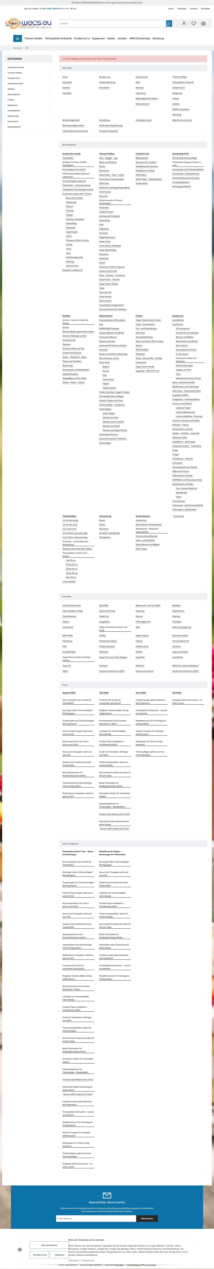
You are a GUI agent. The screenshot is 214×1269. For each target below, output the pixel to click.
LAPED (102, 635)
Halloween (71, 227)
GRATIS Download (139, 38)
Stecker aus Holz (110, 417)
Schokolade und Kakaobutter (75, 370)
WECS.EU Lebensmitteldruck (185, 665)
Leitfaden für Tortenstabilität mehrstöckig (112, 732)
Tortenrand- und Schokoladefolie (187, 505)
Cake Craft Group (107, 611)
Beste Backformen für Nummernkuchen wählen (74, 774)
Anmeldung (104, 120)
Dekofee (176, 616)
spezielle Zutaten (70, 374)
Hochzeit (103, 233)
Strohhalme (108, 379)
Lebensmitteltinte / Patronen (189, 416)
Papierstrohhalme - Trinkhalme (186, 446)
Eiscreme (103, 196)
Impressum (73, 1260)
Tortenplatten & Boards (58, 38)
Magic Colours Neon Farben (148, 320)
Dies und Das (182, 345)
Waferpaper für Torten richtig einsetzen (149, 743)
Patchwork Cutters (108, 641)
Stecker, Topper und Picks (111, 400)
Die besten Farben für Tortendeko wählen (114, 795)
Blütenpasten (142, 158)
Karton (102, 524)
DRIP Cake (104, 183)
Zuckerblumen (14, 127)
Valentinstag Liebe (74, 257)
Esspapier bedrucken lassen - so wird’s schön (187, 701)
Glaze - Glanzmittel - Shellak (149, 358)
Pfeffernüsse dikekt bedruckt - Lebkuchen (76, 175)
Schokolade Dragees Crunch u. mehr (186, 164)
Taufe (68, 249)
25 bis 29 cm (71, 569)
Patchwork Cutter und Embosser (186, 360)
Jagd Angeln (72, 232)
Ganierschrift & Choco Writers (113, 345)
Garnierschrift (68, 340)
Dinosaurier (71, 202)
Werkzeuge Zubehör (181, 186)
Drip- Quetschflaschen (186, 488)
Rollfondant (141, 175)
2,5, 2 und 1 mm (69, 529)
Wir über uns (104, 77)
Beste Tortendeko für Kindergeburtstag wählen (110, 784)
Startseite (181, 8)
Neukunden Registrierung (111, 125)
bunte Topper (109, 413)
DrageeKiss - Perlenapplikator (186, 399)
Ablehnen (59, 1255)
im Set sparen (182, 354)
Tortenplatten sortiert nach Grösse (74, 554)
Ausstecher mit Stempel (187, 333)
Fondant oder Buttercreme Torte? (114, 814)
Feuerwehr (104, 207)
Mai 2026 (176, 692)
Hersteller (205, 8)
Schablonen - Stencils (182, 458)
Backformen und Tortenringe (185, 386)
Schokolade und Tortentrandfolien (188, 169)
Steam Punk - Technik (109, 279)
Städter (139, 652)
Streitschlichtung (107, 82)
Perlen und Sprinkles (71, 361)
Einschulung (104, 192)
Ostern (69, 236)
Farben (111, 38)
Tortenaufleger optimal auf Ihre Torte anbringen (150, 753)
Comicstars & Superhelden (111, 179)
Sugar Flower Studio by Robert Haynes (76, 659)
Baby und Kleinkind (107, 162)
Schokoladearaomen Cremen (185, 178)
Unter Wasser (105, 296)
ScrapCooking (68, 652)
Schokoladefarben (181, 182)
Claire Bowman (69, 616)
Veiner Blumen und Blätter (148, 544)
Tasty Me (66, 665)
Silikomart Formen (180, 471)
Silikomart (103, 652)
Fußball (69, 215)
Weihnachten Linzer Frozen (188, 378)
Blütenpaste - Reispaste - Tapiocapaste (147, 530)
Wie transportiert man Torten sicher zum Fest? (75, 743)
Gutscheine (178, 516)
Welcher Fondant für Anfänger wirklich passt (149, 732)
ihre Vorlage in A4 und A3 (73, 169)
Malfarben (140, 333)
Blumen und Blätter (184, 337)
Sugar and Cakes (180, 652)
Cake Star (140, 611)
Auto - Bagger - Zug (108, 158)
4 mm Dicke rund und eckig (74, 537)
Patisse (139, 641)
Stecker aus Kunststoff (113, 422)
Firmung (70, 210)
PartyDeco (67, 641)
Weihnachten (72, 266)
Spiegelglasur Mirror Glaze (74, 378)
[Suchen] (169, 23)
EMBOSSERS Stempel (109, 328)
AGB (138, 82)
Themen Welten (33, 38)
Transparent (104, 537)
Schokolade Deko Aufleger (111, 396)
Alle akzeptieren (49, 1245)
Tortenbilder (68, 158)
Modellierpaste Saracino (147, 166)
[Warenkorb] (203, 23)
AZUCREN (103, 605)
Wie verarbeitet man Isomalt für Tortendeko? (76, 701)
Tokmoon (103, 665)
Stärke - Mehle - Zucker (73, 382)
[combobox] (113, 23)
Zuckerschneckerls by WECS (185, 671)
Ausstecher (177, 324)
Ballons (106, 366)
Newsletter (104, 87)
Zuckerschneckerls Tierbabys (113, 309)
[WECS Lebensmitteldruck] (29, 23)
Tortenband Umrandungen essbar (77, 189)
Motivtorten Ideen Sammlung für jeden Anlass (114, 823)
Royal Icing (67, 365)
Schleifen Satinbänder (109, 533)
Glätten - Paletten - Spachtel (185, 433)
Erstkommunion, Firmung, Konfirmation (110, 202)
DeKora (65, 621)
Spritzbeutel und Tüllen (182, 484)
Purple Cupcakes (107, 646)
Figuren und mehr (107, 341)
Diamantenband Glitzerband (112, 320)
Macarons (103, 254)
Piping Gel (140, 354)
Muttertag (103, 258)
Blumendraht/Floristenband (148, 524)
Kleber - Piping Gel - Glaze (74, 357)
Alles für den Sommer (182, 120)
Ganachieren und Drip (182, 429)
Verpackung (13, 116)
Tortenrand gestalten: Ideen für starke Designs (113, 764)
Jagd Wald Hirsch (107, 237)
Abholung (158, 38)
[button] (184, 23)
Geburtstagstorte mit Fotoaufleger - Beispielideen (112, 805)
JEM (138, 627)
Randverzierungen (184, 365)
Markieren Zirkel (179, 437)
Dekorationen (14, 94)
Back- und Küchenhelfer (183, 382)
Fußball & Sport (106, 212)
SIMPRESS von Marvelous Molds (187, 480)
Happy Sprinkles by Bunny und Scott (113, 628)
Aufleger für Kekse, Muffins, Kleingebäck (74, 164)
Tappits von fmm (183, 370)
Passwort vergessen (108, 131)
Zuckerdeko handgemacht (111, 305)
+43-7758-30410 (50, 8)
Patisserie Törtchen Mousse (112, 267)
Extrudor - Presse (180, 425)
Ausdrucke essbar (16, 67)
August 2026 (69, 692)
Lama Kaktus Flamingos (110, 246)
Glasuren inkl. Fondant (146, 162)
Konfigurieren (40, 1255)
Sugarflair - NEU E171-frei (147, 371)
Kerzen (106, 371)
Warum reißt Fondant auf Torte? (114, 828)
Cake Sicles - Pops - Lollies (111, 175)
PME (64, 646)
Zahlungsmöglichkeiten (73, 125)
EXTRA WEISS (142, 350)
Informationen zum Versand (75, 131)
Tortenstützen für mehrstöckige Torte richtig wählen (77, 784)
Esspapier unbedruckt (72, 270)
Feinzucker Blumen (108, 337)
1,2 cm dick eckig (70, 520)
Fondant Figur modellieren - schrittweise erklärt (112, 743)
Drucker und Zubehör (182, 403)
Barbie (102, 166)
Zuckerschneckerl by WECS (111, 671)
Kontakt (193, 8)
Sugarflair (140, 657)
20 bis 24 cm (72, 564)
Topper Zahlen (109, 388)
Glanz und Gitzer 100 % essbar (149, 341)
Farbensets (141, 362)
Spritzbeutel (181, 492)
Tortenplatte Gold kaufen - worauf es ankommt (151, 712)
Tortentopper (105, 409)
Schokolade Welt (15, 83)
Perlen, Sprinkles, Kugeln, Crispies (114, 392)
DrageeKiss (104, 621)
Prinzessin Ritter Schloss (77, 240)
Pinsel (175, 450)
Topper (106, 383)
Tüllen (178, 497)
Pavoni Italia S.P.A (180, 641)
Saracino (176, 646)
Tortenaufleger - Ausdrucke (112, 405)
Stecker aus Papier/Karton (115, 430)
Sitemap (139, 87)
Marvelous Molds (180, 635)
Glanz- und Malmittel (145, 540)
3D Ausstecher (183, 328)
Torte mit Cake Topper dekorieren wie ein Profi (77, 732)
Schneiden (177, 463)
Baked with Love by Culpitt (148, 605)
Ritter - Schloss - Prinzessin (112, 275)
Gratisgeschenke (144, 120)
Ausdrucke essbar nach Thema (76, 194)
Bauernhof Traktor (74, 198)
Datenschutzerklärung (108, 1208)
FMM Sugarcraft (143, 621)
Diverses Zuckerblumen (147, 536)
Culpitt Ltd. (104, 616)
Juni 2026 (141, 692)
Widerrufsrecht (143, 104)
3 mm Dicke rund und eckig (74, 533)
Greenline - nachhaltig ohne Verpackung (75, 543)
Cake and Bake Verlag (72, 611)
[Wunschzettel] (194, 23)
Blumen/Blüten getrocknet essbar (78, 331)
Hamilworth (67, 627)
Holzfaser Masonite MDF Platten (77, 549)
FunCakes (177, 621)
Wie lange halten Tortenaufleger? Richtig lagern (77, 712)
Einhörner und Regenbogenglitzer (114, 187)
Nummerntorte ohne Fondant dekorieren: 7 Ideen (112, 722)
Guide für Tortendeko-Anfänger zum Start (113, 753)
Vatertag (70, 261)
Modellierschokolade (145, 170)
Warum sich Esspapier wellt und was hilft (76, 753)
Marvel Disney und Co (109, 358)
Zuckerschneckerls (144, 671)
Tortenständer (69, 581)
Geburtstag (71, 223)
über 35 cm (71, 577)
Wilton (65, 671)
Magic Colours (142, 635)
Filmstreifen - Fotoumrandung (76, 185)
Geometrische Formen (186, 350)
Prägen (175, 454)
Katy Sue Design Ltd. (181, 627)
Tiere (68, 253)
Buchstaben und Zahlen (187, 341)
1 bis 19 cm (71, 560)
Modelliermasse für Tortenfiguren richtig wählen (151, 722)
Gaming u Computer (75, 219)
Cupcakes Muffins (180, 395)
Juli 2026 (104, 692)
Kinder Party (104, 241)
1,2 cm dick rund (69, 524)
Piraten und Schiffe (108, 271)
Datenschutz (88, 1260)
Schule (69, 244)
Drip (101, 324)
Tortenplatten (14, 110)
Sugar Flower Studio (108, 284)
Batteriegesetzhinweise (147, 98)
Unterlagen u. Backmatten (184, 509)
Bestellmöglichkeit (70, 120)
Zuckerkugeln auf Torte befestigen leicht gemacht (78, 722)
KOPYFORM (67, 635)
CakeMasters (178, 611)
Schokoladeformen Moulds (184, 467)
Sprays (139, 345)
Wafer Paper (141, 549)
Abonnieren (147, 1218)
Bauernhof (104, 170)
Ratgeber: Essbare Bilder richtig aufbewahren (113, 712)
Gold (101, 224)
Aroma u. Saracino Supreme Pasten (75, 321)
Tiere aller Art (105, 292)
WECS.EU (140, 665)
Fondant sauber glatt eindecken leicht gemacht (150, 701)
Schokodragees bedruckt (74, 181)
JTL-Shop (119, 1265)
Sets (105, 375)
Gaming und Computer (109, 216)
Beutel (102, 520)
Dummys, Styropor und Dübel (185, 420)
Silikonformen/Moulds (182, 475)
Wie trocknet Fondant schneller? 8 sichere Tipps (115, 774)
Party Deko (104, 362)
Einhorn (69, 206)
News (171, 8)
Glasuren (66, 344)
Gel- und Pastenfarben (146, 328)
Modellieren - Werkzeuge (183, 442)
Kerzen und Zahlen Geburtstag (113, 354)
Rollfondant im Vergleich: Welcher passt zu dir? (77, 795)
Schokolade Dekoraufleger (184, 158)
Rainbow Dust (142, 646)
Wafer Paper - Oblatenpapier (149, 179)
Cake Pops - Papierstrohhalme (186, 391)
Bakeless (176, 605)
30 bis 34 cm (72, 573)
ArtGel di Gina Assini (71, 605)
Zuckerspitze (142, 183)
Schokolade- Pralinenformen (185, 174)
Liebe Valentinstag (107, 250)
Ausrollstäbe (178, 320)
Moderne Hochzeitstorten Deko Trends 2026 (76, 764)
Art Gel (65, 327)
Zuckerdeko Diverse (108, 434)
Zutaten (122, 38)
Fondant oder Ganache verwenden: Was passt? (110, 701)
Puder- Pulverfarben (145, 324)
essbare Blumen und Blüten (111, 333)
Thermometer (178, 501)
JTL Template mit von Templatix (141, 1265)
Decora (139, 616)
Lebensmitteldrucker (185, 412)
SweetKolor (177, 657)
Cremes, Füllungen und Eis (74, 336)
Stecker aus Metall (111, 426)
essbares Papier (183, 408)
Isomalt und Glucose (71, 353)
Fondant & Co (82, 38)
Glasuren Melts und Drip (73, 348)
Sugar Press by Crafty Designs (113, 657)
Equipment (98, 38)
